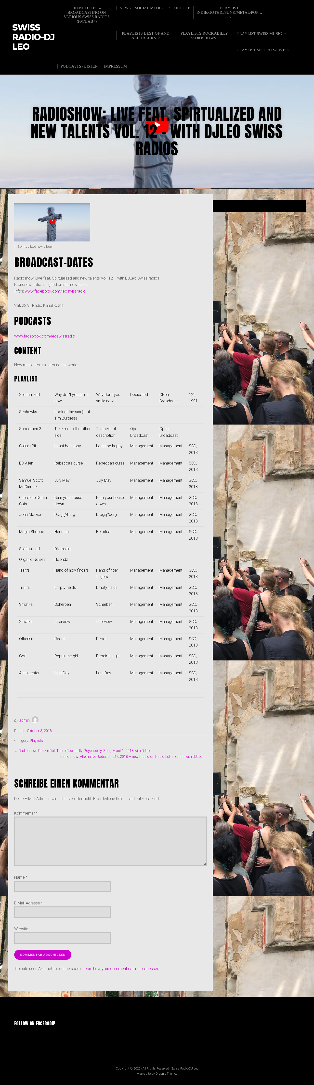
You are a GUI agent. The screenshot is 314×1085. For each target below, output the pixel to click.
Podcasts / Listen (79, 66)
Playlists (36, 741)
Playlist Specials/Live (261, 50)
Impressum (115, 66)
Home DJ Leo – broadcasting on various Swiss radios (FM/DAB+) (87, 14)
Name (20, 877)
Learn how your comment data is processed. (121, 968)
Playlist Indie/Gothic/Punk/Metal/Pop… (229, 10)
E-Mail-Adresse (28, 903)
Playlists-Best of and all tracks (146, 35)
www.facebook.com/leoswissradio (55, 291)
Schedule (179, 8)
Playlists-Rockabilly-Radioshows (205, 35)
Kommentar (26, 813)
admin (24, 720)
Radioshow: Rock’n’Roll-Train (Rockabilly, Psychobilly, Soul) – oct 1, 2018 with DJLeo (85, 751)
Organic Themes (167, 1073)
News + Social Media (141, 8)
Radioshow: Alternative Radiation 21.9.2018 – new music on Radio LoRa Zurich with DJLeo (131, 757)
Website (21, 929)
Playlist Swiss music (259, 33)
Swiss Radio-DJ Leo (33, 37)
